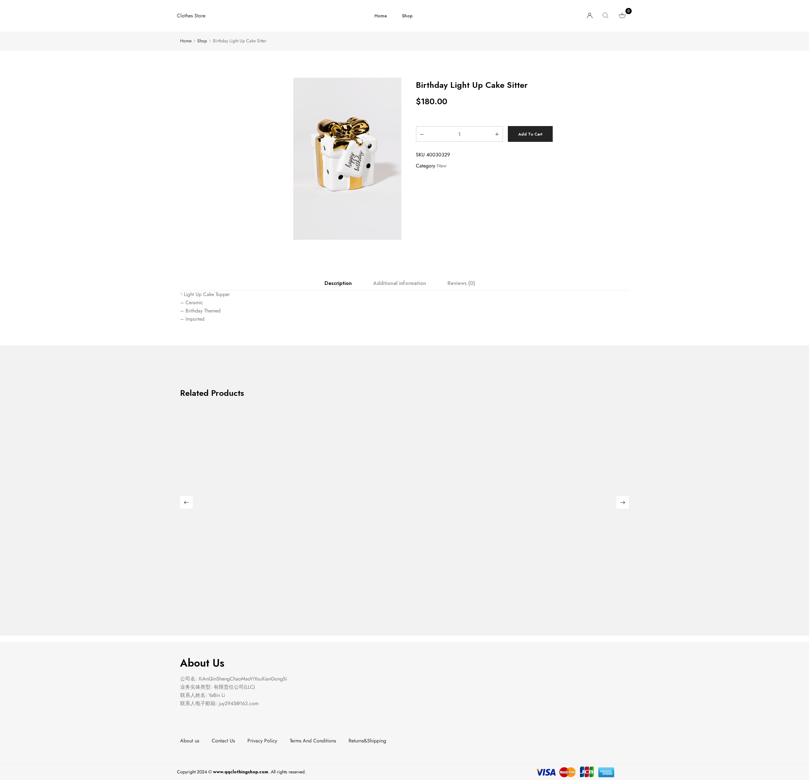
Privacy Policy (262, 740)
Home (380, 16)
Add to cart (530, 134)
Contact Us (223, 740)
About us (189, 740)
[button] (186, 502)
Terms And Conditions (313, 740)
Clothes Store (191, 15)
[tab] (337, 283)
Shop (407, 16)
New (442, 165)
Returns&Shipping (367, 740)
